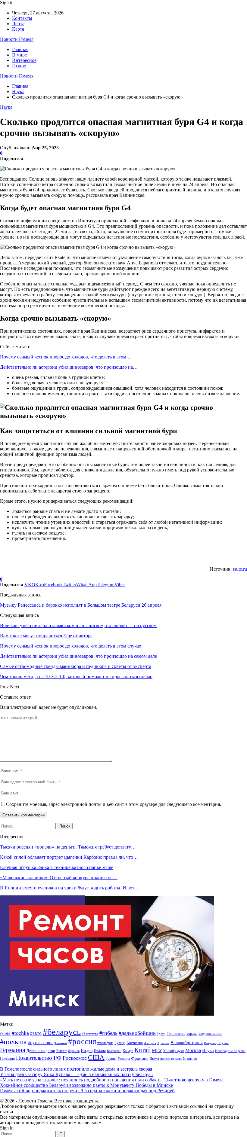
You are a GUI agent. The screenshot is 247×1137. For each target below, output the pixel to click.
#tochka (20, 1033)
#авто (36, 1033)
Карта (18, 29)
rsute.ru (240, 569)
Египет (61, 1051)
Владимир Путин (216, 1043)
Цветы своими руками (166, 1058)
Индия (86, 1050)
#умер (119, 1042)
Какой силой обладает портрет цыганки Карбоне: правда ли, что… (69, 857)
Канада (128, 1051)
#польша (13, 1042)
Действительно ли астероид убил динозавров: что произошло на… (69, 367)
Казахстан (114, 1051)
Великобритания (186, 1042)
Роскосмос (75, 1058)
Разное (19, 65)
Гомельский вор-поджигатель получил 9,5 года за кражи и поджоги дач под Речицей (87, 1090)
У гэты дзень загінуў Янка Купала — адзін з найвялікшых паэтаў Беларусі (76, 1074)
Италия (100, 1051)
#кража (191, 1034)
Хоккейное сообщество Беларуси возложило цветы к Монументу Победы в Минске (86, 1085)
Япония (190, 1058)
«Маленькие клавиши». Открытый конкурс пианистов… (58, 877)
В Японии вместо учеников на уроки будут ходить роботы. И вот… (69, 887)
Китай (142, 1049)
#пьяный (61, 1043)
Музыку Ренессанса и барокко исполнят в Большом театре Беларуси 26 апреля (80, 605)
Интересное (24, 60)
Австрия (150, 1043)
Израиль (74, 1051)
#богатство (90, 1033)
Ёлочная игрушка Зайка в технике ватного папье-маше (56, 867)
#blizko (5, 1033)
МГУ (157, 1050)
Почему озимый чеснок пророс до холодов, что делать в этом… (65, 356)
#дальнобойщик (137, 1033)
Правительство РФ (38, 1058)
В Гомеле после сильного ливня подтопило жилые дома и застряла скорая (76, 1068)
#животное (176, 1033)
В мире (19, 54)
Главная (20, 49)
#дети (161, 1033)
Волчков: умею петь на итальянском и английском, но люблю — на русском (78, 625)
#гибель (108, 1033)
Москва (193, 1050)
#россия (82, 1041)
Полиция (7, 1058)
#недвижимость (210, 1034)
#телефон (105, 1043)
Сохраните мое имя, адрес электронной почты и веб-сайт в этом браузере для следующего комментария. (113, 804)
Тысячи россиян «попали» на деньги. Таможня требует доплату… (68, 846)
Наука (6, 107)
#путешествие (40, 1042)
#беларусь (62, 1032)
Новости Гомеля (16, 39)
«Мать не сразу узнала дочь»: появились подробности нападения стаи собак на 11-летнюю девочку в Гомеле (112, 1079)
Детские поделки (41, 1050)
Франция (140, 1058)
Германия (12, 1049)
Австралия (135, 1043)
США (96, 1057)
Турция (111, 1058)
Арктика (163, 1043)
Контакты (22, 18)
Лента (18, 23)
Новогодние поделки (230, 1051)
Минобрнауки (173, 1051)
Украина (124, 1058)
